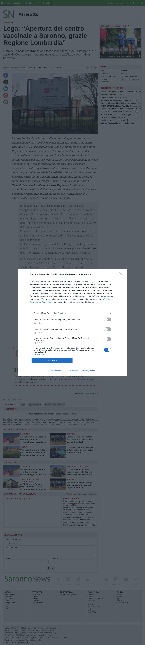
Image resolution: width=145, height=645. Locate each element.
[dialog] (72, 322)
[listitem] (72, 313)
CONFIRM (52, 360)
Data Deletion (56, 370)
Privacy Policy (88, 370)
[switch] (107, 319)
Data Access (72, 370)
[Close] (121, 274)
